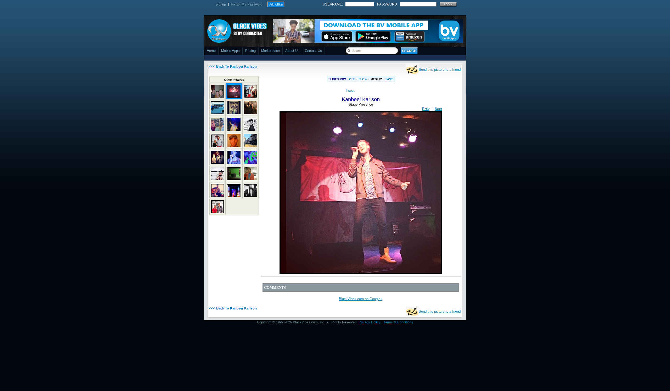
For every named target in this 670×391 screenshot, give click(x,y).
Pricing (250, 51)
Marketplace (270, 51)
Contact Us (313, 51)
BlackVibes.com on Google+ (360, 299)
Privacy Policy (370, 322)
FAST (389, 79)
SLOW (363, 79)
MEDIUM (376, 79)
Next (438, 109)
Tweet (350, 91)
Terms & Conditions (398, 322)
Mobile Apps (230, 51)
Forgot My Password (246, 4)
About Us (292, 51)
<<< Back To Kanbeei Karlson (233, 66)
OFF (352, 79)
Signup (220, 4)
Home (211, 51)
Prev (425, 109)
